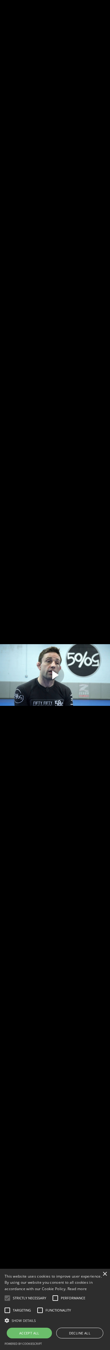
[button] (7, 1298)
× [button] (104, 1274)
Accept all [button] (29, 1333)
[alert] (55, 1309)
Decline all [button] (79, 1333)
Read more (77, 1288)
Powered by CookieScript (23, 1344)
